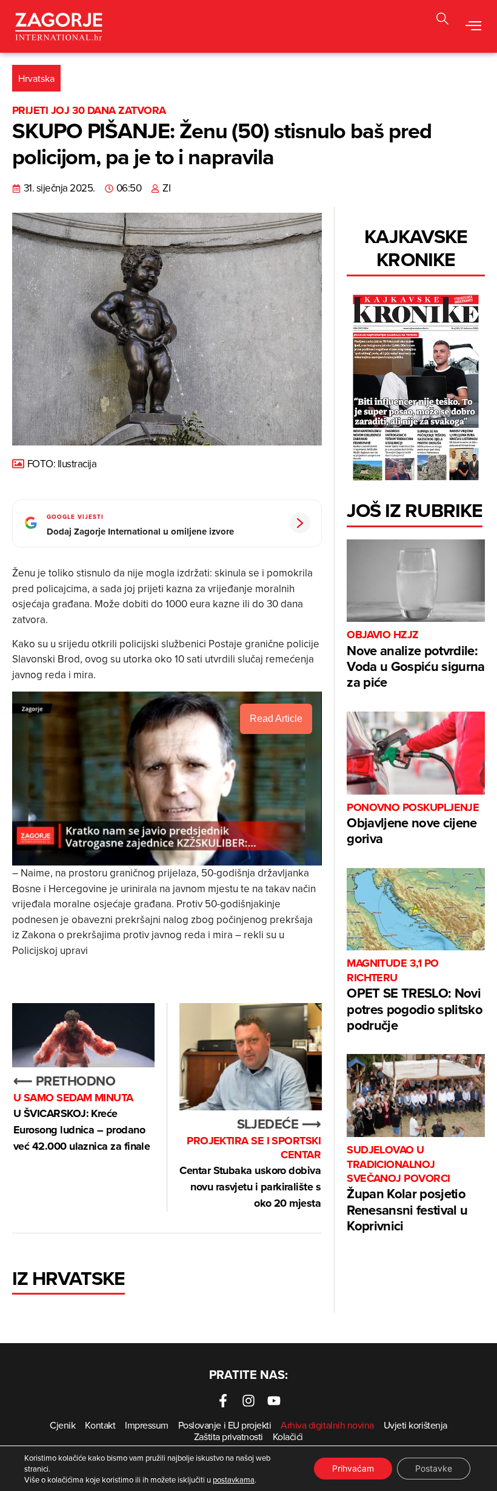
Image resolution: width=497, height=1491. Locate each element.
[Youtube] (274, 1400)
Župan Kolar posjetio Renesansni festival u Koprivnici (407, 1189)
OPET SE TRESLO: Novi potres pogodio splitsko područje (414, 995)
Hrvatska (36, 78)
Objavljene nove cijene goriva (413, 825)
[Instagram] (248, 1400)
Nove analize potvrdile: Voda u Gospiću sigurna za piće (415, 660)
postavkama (234, 1479)
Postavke (433, 1468)
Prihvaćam (353, 1468)
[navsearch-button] (442, 20)
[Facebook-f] (223, 1400)
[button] (473, 26)
